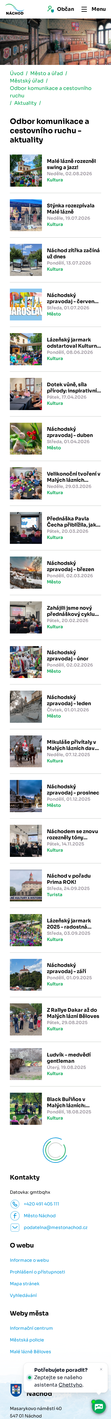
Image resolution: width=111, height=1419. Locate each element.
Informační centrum (31, 1328)
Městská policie (27, 1340)
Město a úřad (46, 73)
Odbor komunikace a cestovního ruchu (51, 92)
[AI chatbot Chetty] (99, 1407)
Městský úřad (26, 81)
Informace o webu (29, 1260)
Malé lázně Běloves (30, 1351)
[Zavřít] (101, 1369)
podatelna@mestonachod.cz (56, 1227)
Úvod (16, 73)
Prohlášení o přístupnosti (37, 1272)
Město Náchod (40, 1215)
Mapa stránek (24, 1283)
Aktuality (25, 103)
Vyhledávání (23, 1295)
